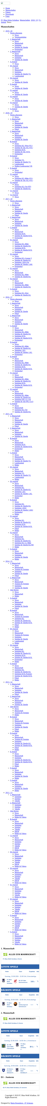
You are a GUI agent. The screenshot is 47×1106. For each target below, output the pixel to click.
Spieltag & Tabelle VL (23, 74)
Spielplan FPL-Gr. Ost (23, 399)
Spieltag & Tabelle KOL (23, 236)
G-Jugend (13, 109)
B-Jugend (13, 142)
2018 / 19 (34, 20)
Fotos (7, 16)
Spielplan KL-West (21, 293)
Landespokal (19, 76)
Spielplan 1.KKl (20, 508)
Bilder (17, 451)
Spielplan (18, 45)
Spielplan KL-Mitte (22, 244)
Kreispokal (18, 49)
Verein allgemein (16, 33)
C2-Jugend (14, 836)
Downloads (9, 14)
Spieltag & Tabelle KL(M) (24, 545)
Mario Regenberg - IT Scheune (21, 1103)
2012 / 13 (8, 793)
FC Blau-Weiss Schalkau (10, 20)
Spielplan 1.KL (20, 350)
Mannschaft (19, 43)
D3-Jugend (14, 868)
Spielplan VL (19, 160)
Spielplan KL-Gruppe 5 (23, 258)
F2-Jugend (14, 96)
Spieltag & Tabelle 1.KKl (24, 510)
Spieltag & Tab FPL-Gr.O (24, 402)
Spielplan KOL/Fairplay (23, 674)
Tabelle (17, 801)
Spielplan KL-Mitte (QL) (24, 178)
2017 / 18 (8, 199)
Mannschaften (10, 10)
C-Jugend (13, 228)
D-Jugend (13, 156)
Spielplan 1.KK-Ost (22, 262)
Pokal (17, 129)
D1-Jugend (14, 66)
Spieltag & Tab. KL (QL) (24, 148)
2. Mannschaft (15, 51)
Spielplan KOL (20, 150)
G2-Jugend (14, 195)
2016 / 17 (8, 297)
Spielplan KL (19, 488)
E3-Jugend (14, 899)
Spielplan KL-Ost (21, 410)
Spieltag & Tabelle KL (23, 189)
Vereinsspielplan (20, 37)
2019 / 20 (8, 31)
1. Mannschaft (15, 39)
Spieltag (17, 799)
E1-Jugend (14, 240)
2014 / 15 (8, 561)
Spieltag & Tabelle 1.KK (24, 264)
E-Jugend (13, 84)
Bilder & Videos (20, 817)
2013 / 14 (8, 682)
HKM (17, 831)
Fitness (7, 12)
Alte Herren (14, 590)
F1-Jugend (14, 90)
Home (7, 8)
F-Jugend (13, 664)
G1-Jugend (14, 191)
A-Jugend (13, 62)
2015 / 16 (8, 414)
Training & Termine (22, 569)
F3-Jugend (14, 103)
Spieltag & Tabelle (21, 47)
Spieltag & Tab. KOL (22, 152)
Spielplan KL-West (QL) (24, 146)
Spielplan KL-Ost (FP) (23, 187)
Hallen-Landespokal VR (23, 166)
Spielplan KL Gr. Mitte (23, 543)
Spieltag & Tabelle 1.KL (23, 352)
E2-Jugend (14, 254)
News (17, 35)
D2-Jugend (14, 78)
